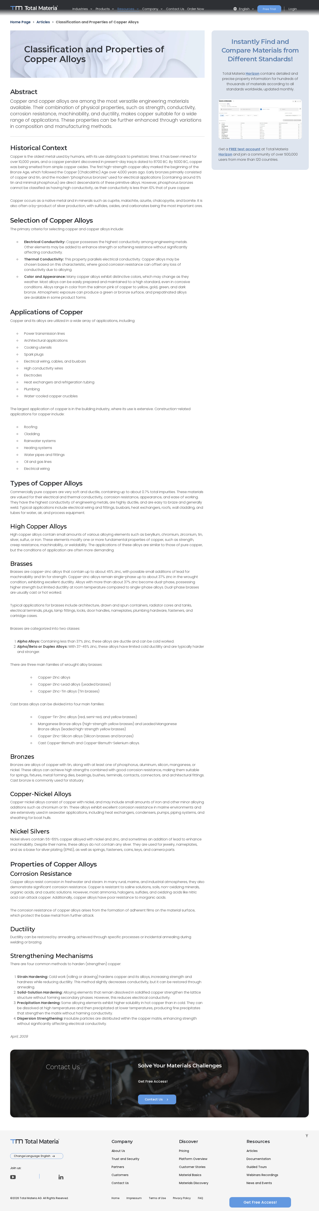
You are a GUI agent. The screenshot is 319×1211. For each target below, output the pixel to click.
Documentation (259, 1159)
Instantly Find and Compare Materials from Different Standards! (260, 50)
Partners (118, 1167)
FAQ (200, 1198)
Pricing (184, 1151)
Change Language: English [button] (32, 1156)
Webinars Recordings (262, 1175)
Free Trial (269, 9)
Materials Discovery (193, 1183)
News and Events (259, 1183)
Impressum (134, 1198)
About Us (118, 1151)
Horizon (225, 154)
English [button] (241, 9)
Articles (252, 1151)
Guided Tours (257, 1167)
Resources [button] (126, 9)
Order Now (195, 9)
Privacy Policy (182, 1198)
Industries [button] (80, 9)
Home (115, 1198)
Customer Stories (192, 1167)
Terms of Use (157, 1198)
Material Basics (190, 1175)
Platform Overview (193, 1159)
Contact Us (175, 9)
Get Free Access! (260, 1202)
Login (293, 9)
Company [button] (150, 9)
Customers (120, 1175)
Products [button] (103, 9)
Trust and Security (125, 1159)
